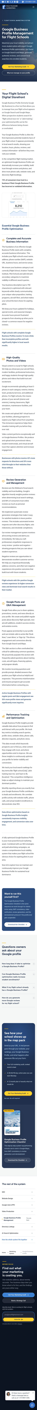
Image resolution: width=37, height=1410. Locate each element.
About (22, 1363)
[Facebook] (8, 2)
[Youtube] (3, 2)
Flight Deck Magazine (27, 1349)
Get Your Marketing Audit (17, 67)
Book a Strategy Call (18, 1301)
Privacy (20, 1324)
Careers (22, 1366)
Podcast (23, 1342)
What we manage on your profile (18, 73)
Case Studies (6, 1363)
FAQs (4, 1373)
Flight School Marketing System (17, 20)
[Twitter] (10, 2)
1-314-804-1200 (29, 2)
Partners (23, 1370)
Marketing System (12, 1252)
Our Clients (6, 1366)
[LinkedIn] (15, 2)
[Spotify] (17, 2)
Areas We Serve (7, 1349)
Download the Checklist (16, 924)
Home (4, 1252)
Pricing (4, 1342)
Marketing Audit (7, 1346)
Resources (23, 1353)
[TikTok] (12, 2)
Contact (22, 1373)
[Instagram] (5, 2)
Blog (21, 1339)
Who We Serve (7, 1370)
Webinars (23, 1346)
